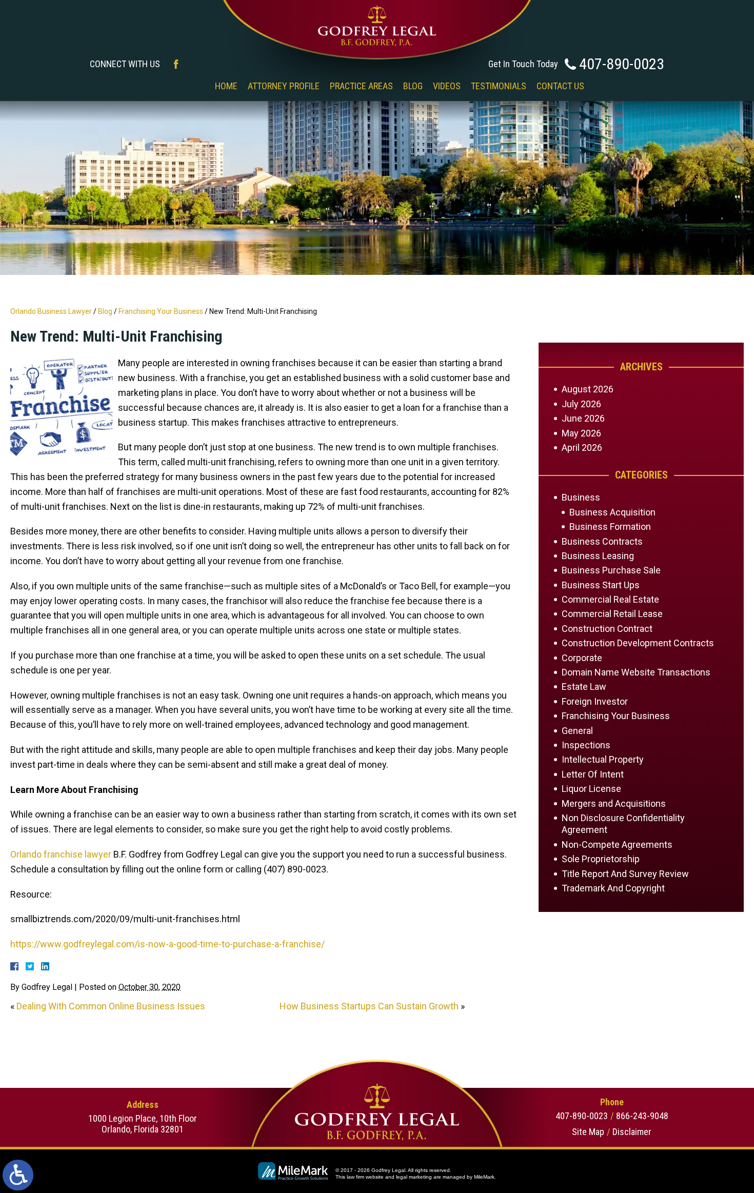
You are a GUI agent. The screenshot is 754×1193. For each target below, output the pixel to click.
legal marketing (414, 1177)
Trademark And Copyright (613, 888)
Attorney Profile (284, 86)
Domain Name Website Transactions (636, 672)
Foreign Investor (595, 701)
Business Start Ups (601, 585)
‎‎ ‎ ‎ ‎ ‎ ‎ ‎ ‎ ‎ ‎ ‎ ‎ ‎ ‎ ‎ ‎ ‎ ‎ (187, 86)
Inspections (586, 745)
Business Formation (610, 526)
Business (581, 497)
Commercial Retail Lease (612, 613)
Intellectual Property (603, 759)
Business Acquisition (612, 512)
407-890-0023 (621, 64)
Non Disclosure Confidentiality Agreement (623, 823)
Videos (447, 86)
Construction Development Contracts (638, 643)
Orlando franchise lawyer (60, 854)
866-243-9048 (642, 1115)
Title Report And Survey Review (625, 873)
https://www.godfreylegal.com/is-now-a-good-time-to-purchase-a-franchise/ (167, 944)
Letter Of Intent (593, 774)
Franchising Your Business (160, 311)
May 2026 (581, 433)
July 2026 (581, 404)
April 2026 (582, 447)
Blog (413, 86)
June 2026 (583, 418)
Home (226, 86)
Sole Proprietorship (601, 858)
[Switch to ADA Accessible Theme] (18, 1175)
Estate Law (584, 686)
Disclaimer (631, 1131)
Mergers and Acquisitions (614, 803)
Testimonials (498, 86)
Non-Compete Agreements (617, 844)
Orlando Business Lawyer (51, 311)
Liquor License (591, 788)
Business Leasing (598, 555)
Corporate (582, 657)
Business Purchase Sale (611, 570)
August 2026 (587, 389)
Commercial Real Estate (610, 599)
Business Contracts (602, 541)
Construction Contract (607, 628)
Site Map (588, 1131)
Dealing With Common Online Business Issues (110, 1006)
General (577, 730)
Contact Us (560, 86)
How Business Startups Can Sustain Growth (369, 1006)
